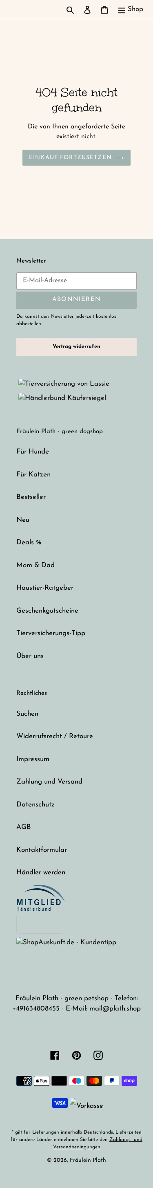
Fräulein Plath (88, 1160)
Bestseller (31, 497)
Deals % (28, 542)
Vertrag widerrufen (76, 346)
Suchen (27, 713)
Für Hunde (32, 451)
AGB (23, 827)
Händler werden (40, 872)
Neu (22, 520)
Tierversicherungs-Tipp (50, 633)
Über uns (30, 656)
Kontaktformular (41, 850)
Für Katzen (33, 474)
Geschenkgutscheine (47, 610)
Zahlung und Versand (49, 781)
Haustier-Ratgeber (44, 587)
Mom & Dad (35, 565)
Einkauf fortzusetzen (70, 158)
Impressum (32, 759)
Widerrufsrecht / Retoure (54, 736)
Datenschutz (35, 804)
